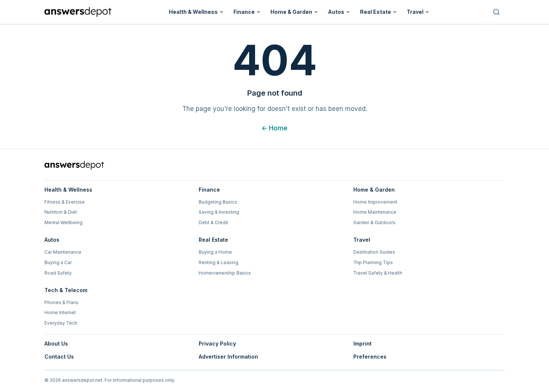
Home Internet (60, 312)
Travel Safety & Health (377, 273)
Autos (336, 12)
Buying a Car (58, 262)
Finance (244, 12)
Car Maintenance (62, 252)
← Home (274, 128)
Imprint (362, 343)
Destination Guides (374, 252)
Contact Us (59, 356)
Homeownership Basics (225, 273)
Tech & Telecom (65, 290)
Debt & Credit (213, 222)
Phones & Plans (61, 302)
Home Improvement (375, 202)
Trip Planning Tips (373, 262)
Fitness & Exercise (64, 202)
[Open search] (496, 12)
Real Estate (375, 12)
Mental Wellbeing (63, 222)
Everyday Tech (60, 323)
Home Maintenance (374, 212)
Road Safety (58, 273)
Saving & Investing (219, 212)
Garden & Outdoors (374, 222)
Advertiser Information (228, 356)
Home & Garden (291, 12)
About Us (56, 343)
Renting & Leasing (218, 262)
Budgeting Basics (218, 202)
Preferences (370, 356)
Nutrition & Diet (60, 212)
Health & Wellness (193, 12)
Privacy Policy (217, 343)
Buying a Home (215, 252)
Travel (415, 12)
